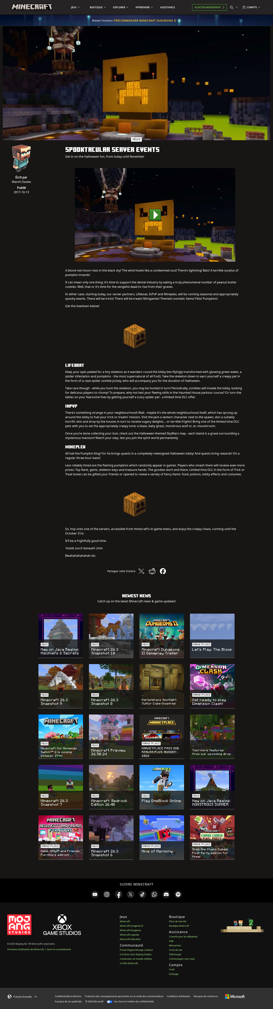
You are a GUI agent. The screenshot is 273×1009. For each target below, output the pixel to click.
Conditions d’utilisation (178, 996)
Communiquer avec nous (182, 958)
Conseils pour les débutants (183, 936)
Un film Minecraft (129, 963)
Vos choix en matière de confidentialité (133, 1001)
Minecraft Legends (129, 934)
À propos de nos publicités (68, 1001)
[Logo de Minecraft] (31, 7)
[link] (95, 894)
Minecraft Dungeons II (131, 925)
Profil (171, 969)
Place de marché (177, 921)
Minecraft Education (130, 939)
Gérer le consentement (59, 949)
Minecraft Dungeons (130, 930)
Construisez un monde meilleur (136, 958)
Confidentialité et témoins (68, 996)
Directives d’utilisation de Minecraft (25, 949)
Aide (171, 941)
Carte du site (175, 950)
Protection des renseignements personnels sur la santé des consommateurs (124, 996)
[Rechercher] (235, 7)
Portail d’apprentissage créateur (136, 950)
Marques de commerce (206, 996)
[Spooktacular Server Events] (155, 215)
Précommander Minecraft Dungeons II (145, 20)
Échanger (174, 974)
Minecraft (125, 921)
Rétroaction (175, 945)
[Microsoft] (235, 996)
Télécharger (175, 954)
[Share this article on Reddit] (152, 571)
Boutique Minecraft (179, 925)
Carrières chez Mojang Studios (136, 954)
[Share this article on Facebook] (163, 571)
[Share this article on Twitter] (141, 571)
